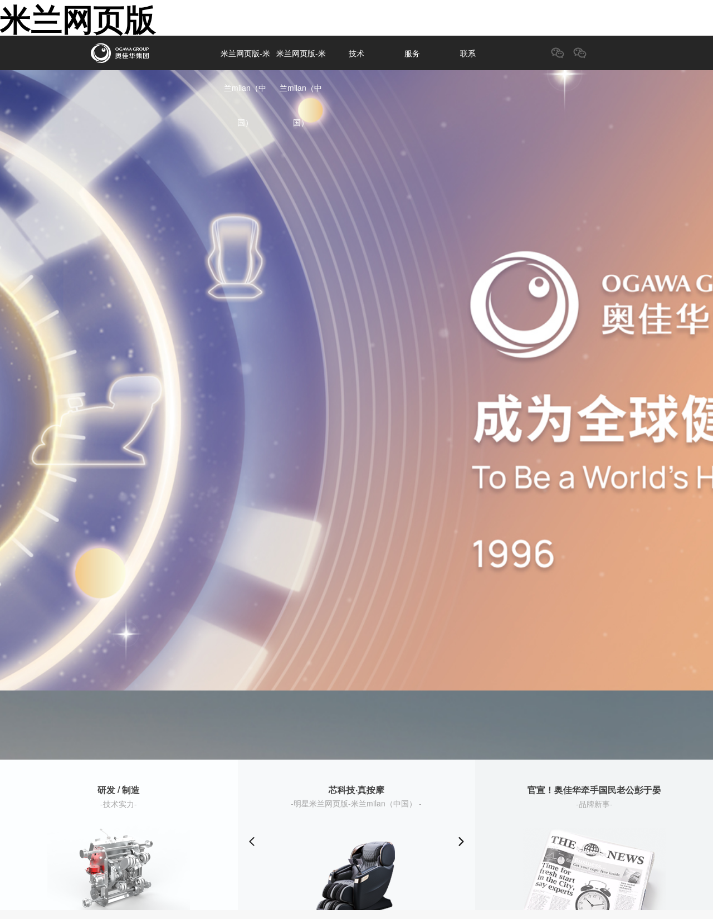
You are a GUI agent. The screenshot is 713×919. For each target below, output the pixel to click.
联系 (468, 53)
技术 (356, 53)
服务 (412, 53)
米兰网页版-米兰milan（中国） (245, 87)
